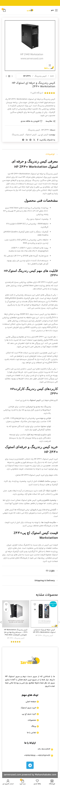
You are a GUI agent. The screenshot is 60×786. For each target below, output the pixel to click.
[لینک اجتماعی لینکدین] (27, 140)
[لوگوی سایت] (30, 10)
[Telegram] (30, 765)
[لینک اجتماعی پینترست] (30, 140)
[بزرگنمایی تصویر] (49, 65)
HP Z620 (10, 638)
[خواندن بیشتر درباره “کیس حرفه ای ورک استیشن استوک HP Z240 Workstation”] (34, 609)
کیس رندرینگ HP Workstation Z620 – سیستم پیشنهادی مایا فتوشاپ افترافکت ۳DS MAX (16, 632)
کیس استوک (31, 134)
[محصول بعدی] (6, 76)
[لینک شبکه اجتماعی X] (34, 140)
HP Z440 (27, 76)
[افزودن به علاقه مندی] (34, 604)
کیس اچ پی (43, 134)
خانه (52, 76)
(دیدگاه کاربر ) (36, 93)
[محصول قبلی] (12, 76)
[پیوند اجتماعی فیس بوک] (37, 140)
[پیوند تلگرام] (23, 140)
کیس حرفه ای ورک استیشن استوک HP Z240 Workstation (44, 631)
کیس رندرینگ (41, 76)
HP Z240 (39, 635)
